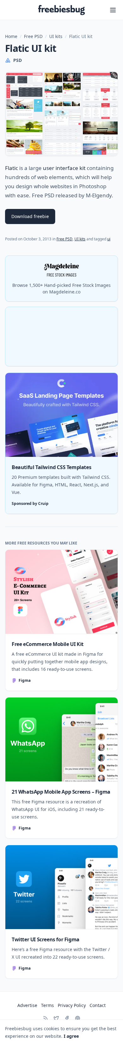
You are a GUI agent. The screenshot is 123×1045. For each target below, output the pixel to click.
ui (108, 239)
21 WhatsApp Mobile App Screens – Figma (61, 791)
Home (11, 36)
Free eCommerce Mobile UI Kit (48, 644)
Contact (98, 1005)
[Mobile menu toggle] (113, 10)
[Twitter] (56, 1018)
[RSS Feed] (45, 1018)
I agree (71, 1036)
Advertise (27, 1005)
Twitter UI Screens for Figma (45, 939)
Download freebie (30, 216)
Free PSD (33, 36)
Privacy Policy (72, 1005)
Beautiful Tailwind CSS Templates (51, 467)
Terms (47, 1005)
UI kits (55, 36)
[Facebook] (67, 1018)
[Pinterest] (77, 1018)
